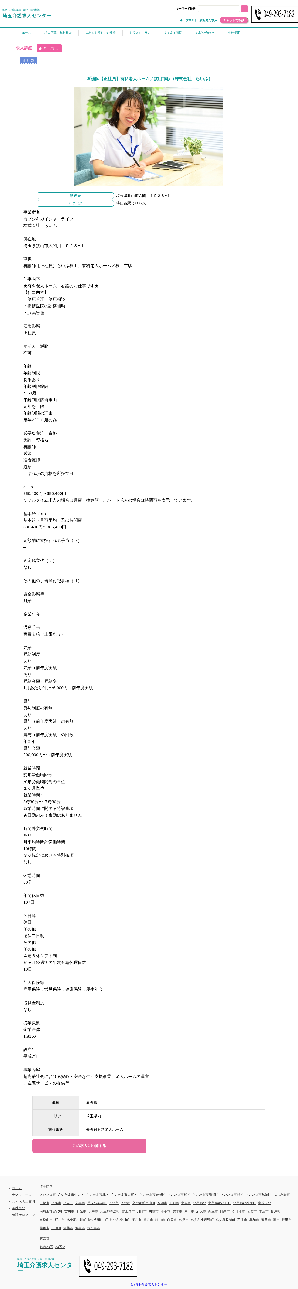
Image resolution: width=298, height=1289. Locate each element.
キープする (50, 48)
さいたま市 (48, 1194)
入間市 (114, 1203)
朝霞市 (252, 1211)
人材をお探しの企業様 (100, 32)
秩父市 (184, 1220)
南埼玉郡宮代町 (51, 1211)
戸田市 (189, 1211)
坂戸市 (93, 1211)
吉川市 (69, 1211)
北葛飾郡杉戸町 (219, 1203)
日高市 (225, 1211)
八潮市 (162, 1203)
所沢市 (201, 1211)
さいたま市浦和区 (205, 1194)
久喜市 (80, 1203)
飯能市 (68, 1228)
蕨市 (276, 1220)
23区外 (60, 1247)
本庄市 (264, 1211)
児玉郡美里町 (97, 1203)
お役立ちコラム (140, 32)
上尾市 (56, 1203)
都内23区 (46, 1247)
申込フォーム (22, 1195)
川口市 (142, 1211)
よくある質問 (173, 32)
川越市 (154, 1211)
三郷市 (44, 1203)
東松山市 (46, 1220)
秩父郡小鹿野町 (202, 1220)
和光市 (81, 1211)
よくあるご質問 (23, 1201)
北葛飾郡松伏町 (244, 1203)
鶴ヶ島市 (93, 1228)
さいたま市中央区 (71, 1194)
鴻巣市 (80, 1228)
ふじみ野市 (282, 1194)
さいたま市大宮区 (124, 1194)
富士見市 (128, 1211)
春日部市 (238, 1211)
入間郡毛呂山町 (143, 1203)
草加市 (254, 1220)
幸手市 (165, 1211)
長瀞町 (56, 1228)
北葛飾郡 (199, 1203)
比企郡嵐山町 (98, 1220)
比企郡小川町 (76, 1220)
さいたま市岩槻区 (152, 1194)
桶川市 (59, 1220)
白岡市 (172, 1220)
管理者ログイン (23, 1215)
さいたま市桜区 (178, 1194)
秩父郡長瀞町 (225, 1220)
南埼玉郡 (264, 1203)
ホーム (26, 32)
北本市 (186, 1203)
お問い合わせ (205, 32)
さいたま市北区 (97, 1194)
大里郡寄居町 (110, 1211)
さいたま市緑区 (231, 1194)
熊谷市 (148, 1220)
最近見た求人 (208, 20)
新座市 (213, 1211)
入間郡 (125, 1203)
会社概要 (234, 32)
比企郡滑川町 (119, 1220)
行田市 (286, 1220)
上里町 (68, 1203)
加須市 (174, 1203)
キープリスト (188, 20)
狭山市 (160, 1220)
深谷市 (136, 1220)
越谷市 (44, 1228)
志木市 (177, 1211)
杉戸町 (276, 1211)
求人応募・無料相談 (58, 32)
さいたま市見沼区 (258, 1194)
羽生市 (242, 1220)
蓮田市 (266, 1220)
